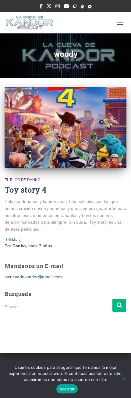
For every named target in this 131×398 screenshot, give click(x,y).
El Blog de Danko (22, 180)
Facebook (41, 7)
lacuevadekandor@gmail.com (33, 276)
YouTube (66, 7)
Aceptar (67, 388)
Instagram (57, 7)
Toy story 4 (25, 190)
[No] (123, 379)
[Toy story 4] (65, 127)
